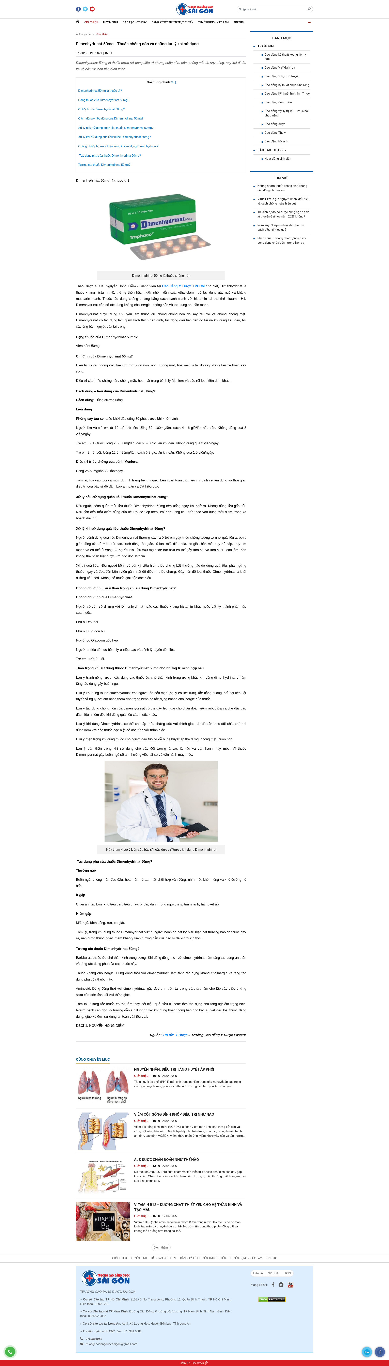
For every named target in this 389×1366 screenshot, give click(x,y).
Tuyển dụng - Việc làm (213, 22)
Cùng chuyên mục (93, 1059)
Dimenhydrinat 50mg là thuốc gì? (100, 90)
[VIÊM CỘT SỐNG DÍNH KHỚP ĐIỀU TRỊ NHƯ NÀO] (103, 1131)
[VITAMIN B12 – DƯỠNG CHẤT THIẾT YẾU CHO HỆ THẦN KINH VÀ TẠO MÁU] (103, 1221)
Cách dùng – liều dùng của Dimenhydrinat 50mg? (110, 118)
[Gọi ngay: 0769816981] (12, 1354)
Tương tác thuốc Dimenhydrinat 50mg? (104, 164)
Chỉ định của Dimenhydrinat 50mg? (101, 109)
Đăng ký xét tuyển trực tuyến (172, 22)
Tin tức (239, 22)
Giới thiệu (91, 22)
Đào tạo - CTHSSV (134, 22)
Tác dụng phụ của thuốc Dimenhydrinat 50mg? (109, 155)
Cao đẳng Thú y (275, 133)
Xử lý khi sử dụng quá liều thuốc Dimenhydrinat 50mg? (114, 137)
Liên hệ (258, 1273)
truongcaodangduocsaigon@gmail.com (111, 1344)
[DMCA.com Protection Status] (272, 1299)
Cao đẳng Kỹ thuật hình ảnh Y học (287, 93)
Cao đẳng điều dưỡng (279, 102)
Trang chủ (84, 34)
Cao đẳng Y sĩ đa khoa (280, 67)
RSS (288, 1273)
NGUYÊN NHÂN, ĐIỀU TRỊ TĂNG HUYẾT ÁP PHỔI (174, 1069)
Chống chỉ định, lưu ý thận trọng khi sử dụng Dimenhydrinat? (118, 146)
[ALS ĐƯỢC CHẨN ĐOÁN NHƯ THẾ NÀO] (103, 1176)
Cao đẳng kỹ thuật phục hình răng (287, 85)
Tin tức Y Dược (175, 1035)
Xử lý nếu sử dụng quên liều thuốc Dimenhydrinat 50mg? (115, 127)
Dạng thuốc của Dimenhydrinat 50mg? (103, 100)
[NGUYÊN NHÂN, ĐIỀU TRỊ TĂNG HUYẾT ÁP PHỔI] (103, 1086)
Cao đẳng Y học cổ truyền (282, 76)
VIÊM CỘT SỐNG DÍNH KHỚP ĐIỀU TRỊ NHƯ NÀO (174, 1114)
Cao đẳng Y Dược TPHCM (183, 286)
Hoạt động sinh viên (278, 158)
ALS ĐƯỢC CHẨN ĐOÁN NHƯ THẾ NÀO (166, 1159)
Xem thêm (161, 1247)
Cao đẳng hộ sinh (276, 141)
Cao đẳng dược (275, 124)
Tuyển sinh (110, 22)
